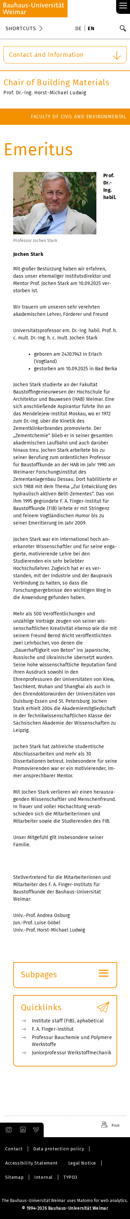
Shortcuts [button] (21, 28)
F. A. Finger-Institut (53, 1029)
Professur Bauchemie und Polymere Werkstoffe (72, 1041)
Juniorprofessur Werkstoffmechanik (71, 1053)
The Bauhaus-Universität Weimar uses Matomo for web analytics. (65, 1200)
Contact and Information (46, 55)
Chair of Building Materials (56, 82)
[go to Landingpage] (34, 8)
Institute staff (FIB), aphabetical (68, 1021)
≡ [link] (123, 6)
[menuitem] (79, 29)
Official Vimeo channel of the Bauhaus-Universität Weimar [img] (36, 1130)
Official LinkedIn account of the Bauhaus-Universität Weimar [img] (22, 1130)
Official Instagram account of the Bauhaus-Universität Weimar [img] (7, 1130)
